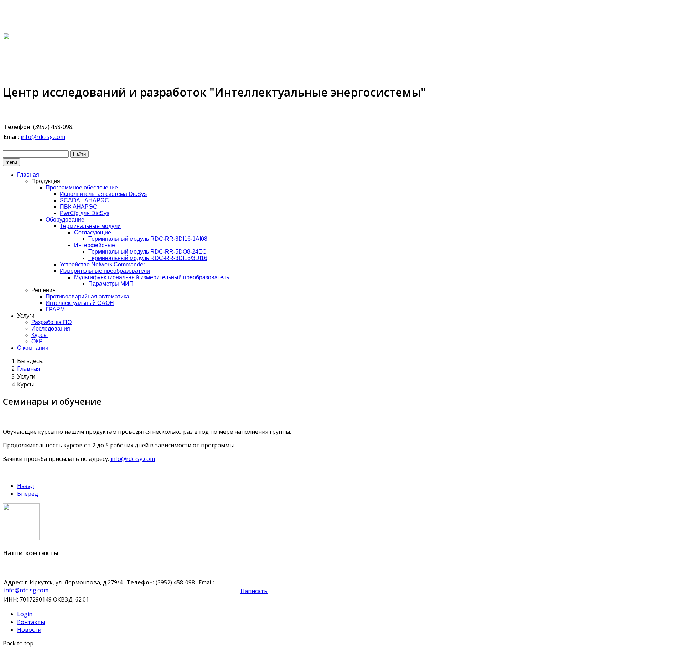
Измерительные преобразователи (105, 271)
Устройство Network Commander (102, 264)
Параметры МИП (111, 284)
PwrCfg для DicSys (84, 213)
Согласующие (92, 232)
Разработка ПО (51, 322)
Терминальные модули (90, 226)
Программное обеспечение (82, 187)
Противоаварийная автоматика (87, 296)
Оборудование (65, 220)
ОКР (37, 341)
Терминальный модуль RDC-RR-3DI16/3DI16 (147, 258)
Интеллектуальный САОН (80, 303)
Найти (79, 154)
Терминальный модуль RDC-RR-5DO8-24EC (147, 252)
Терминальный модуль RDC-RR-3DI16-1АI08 (147, 239)
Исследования (50, 329)
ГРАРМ (55, 309)
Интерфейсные (94, 245)
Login (24, 614)
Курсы (39, 335)
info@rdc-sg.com (43, 137)
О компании (32, 348)
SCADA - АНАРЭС (84, 200)
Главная (28, 175)
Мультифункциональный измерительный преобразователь (151, 277)
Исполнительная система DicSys (103, 194)
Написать (254, 591)
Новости (29, 630)
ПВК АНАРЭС (78, 207)
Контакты (31, 622)
